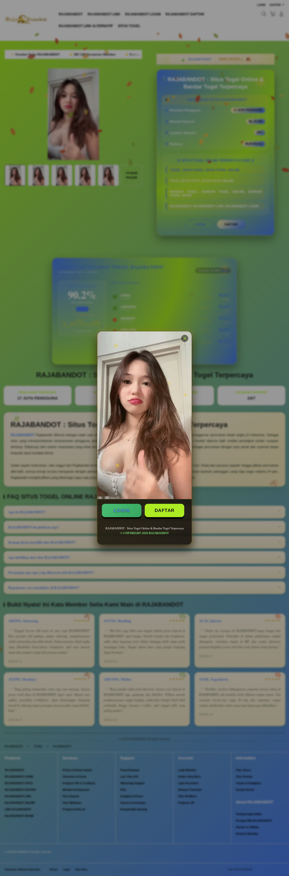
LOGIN (122, 510)
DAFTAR (165, 510)
